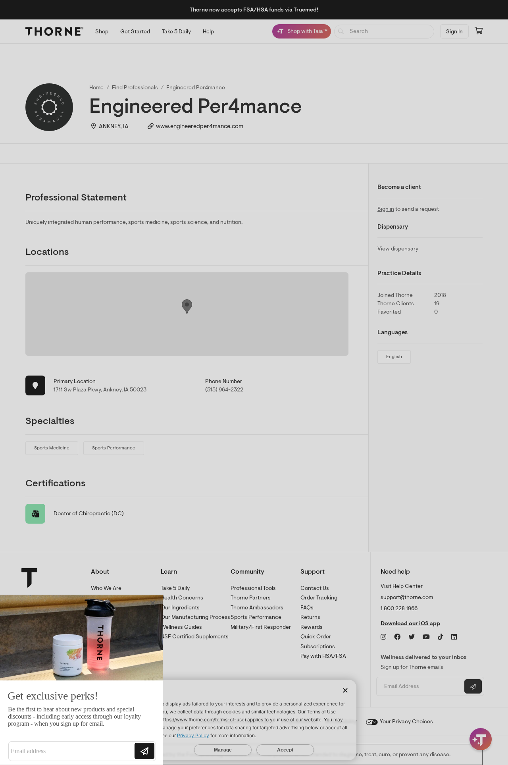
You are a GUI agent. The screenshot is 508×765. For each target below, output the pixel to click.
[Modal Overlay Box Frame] (82, 679)
